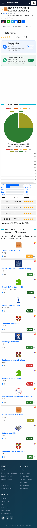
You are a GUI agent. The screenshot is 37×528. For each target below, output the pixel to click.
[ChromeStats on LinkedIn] (3, 518)
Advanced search (25, 473)
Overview (5, 27)
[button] (3, 3)
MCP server (5, 485)
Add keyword (24, 488)
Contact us (4, 507)
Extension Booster (7, 479)
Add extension (24, 485)
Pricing (22, 470)
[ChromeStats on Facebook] (7, 518)
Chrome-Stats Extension (9, 473)
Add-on (12, 13)
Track (31, 47)
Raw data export (6, 488)
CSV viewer (23, 482)
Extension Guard (6, 476)
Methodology (5, 501)
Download (17, 27)
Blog (2, 504)
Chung (5, 13)
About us (4, 498)
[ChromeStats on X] (11, 518)
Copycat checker (25, 476)
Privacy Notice (6, 513)
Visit (32, 60)
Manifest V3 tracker (26, 479)
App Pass (4, 470)
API (2, 482)
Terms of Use (5, 510)
